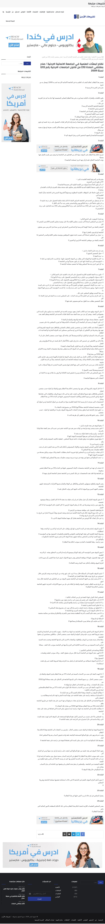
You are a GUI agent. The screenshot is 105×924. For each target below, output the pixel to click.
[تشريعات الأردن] (85, 16)
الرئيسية (8, 12)
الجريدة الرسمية (10, 21)
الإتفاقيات (42, 12)
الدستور (17, 12)
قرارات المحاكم (60, 12)
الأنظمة (29, 12)
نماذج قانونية (50, 12)
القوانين (23, 12)
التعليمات (35, 12)
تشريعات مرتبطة (26, 77)
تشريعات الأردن (6, 916)
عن (13, 12)
